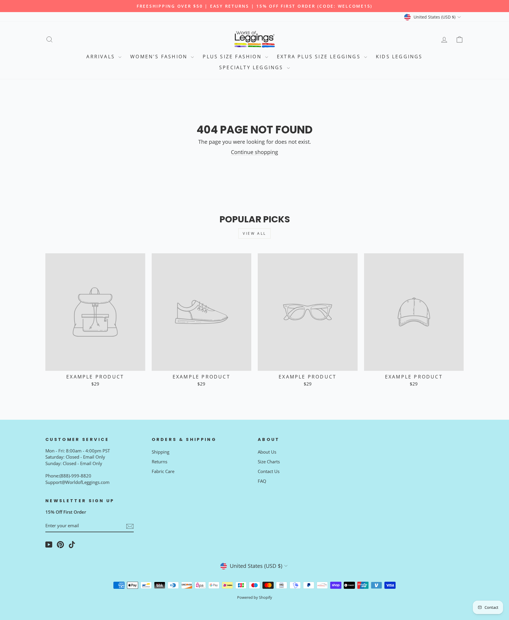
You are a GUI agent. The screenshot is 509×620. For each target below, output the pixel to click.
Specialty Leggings (252, 67)
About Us (267, 452)
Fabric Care (163, 471)
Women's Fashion (159, 56)
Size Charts (269, 461)
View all (254, 233)
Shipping (160, 452)
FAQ (262, 481)
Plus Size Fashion (233, 56)
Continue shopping (254, 152)
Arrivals (101, 56)
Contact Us (269, 471)
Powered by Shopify (254, 597)
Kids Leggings (399, 56)
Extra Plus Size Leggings (320, 56)
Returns (159, 461)
